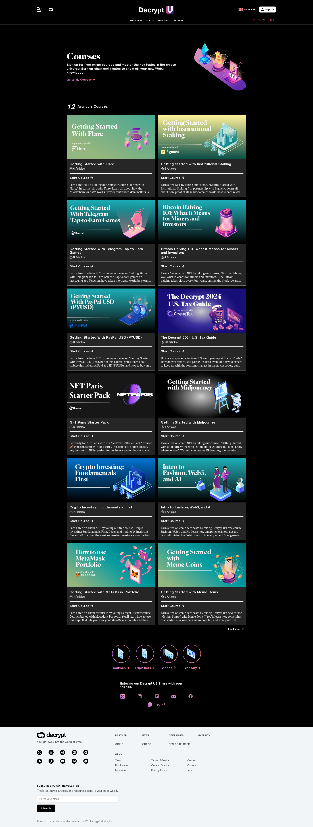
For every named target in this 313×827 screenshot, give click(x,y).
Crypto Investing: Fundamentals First (101, 507)
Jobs (189, 770)
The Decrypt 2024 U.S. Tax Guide (188, 337)
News (145, 735)
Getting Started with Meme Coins (189, 592)
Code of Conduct (160, 765)
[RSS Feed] (39, 761)
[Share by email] (173, 696)
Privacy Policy (159, 770)
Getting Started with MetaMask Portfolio (104, 592)
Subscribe (46, 808)
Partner (121, 735)
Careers (191, 765)
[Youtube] (62, 761)
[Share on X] (122, 696)
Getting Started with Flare (92, 164)
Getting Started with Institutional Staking (196, 164)
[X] (39, 752)
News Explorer (179, 744)
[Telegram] (85, 761)
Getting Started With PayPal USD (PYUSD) (106, 337)
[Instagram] (51, 752)
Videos (150, 20)
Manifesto (120, 770)
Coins (119, 744)
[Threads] (62, 752)
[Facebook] (85, 752)
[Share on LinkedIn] (139, 696)
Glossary (163, 20)
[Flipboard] (74, 761)
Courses (178, 20)
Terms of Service (160, 760)
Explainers (136, 20)
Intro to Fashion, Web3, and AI (186, 507)
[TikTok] (51, 761)
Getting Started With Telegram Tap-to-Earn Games (106, 250)
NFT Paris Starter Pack (89, 422)
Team (118, 760)
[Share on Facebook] (190, 696)
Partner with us (262, 20)
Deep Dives (176, 735)
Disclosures (121, 765)
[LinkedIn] (74, 752)
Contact (191, 760)
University (203, 735)
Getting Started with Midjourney (188, 422)
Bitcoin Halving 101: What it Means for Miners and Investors (199, 250)
